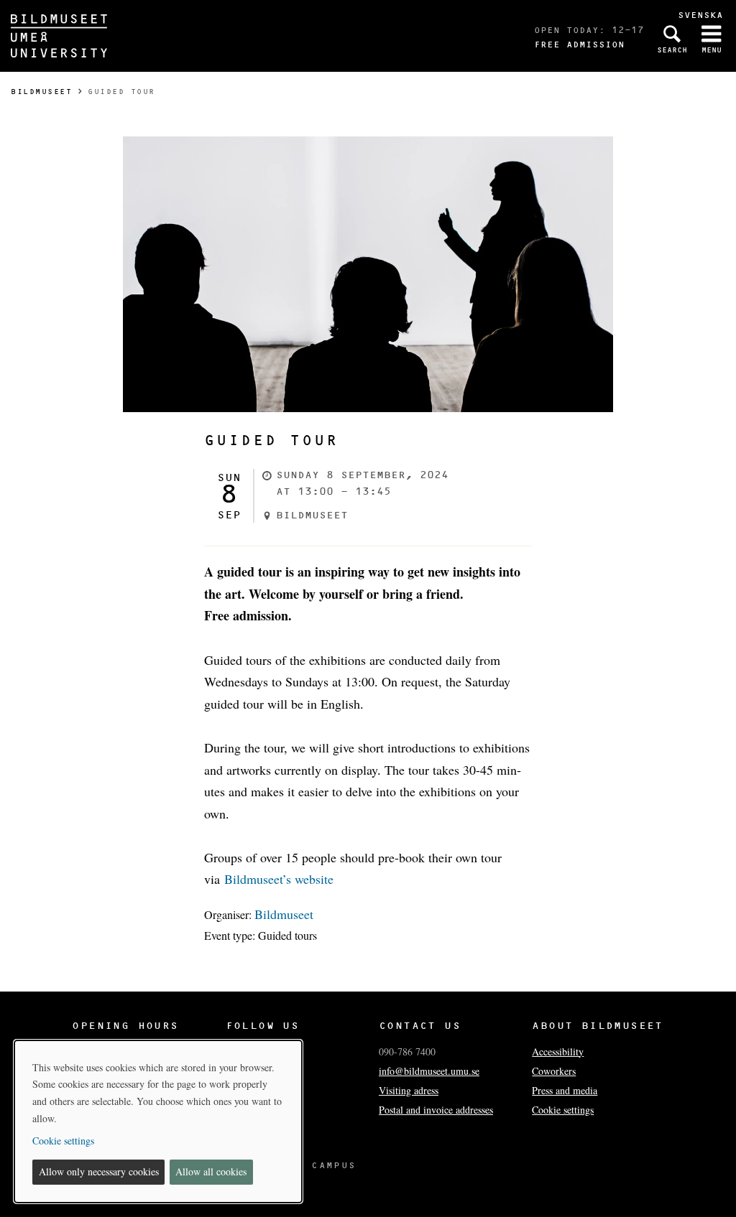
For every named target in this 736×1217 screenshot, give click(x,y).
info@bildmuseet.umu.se (429, 1071)
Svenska (700, 14)
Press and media (564, 1090)
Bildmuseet (41, 91)
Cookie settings (563, 1109)
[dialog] (158, 1121)
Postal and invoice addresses (436, 1109)
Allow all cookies (211, 1171)
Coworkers (554, 1071)
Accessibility (558, 1051)
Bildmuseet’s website (279, 878)
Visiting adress (408, 1090)
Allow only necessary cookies (99, 1171)
